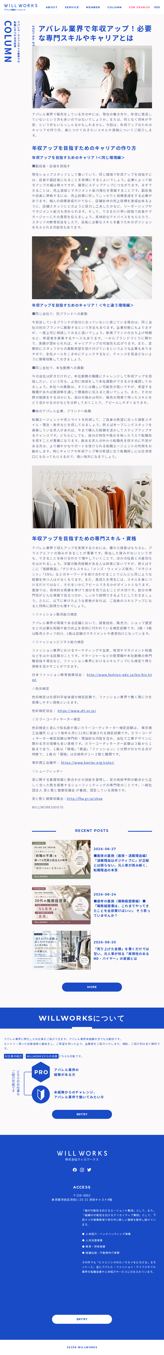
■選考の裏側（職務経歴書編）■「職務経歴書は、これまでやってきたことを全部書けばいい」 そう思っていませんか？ (122, 908)
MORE (92, 987)
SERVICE (72, 7)
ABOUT (52, 7)
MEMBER (93, 7)
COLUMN (114, 7)
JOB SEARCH (139, 7)
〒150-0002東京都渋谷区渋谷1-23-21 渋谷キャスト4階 (82, 1197)
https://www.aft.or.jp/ (77, 710)
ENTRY (82, 1114)
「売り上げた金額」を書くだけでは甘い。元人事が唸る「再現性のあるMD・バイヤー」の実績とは (121, 953)
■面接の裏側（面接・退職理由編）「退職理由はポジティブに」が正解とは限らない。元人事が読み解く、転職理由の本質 (121, 862)
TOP (154, 1347)
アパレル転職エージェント (15, 9)
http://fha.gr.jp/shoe (85, 798)
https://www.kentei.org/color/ (87, 762)
